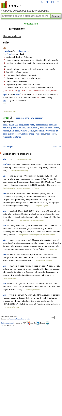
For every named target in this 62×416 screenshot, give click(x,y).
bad (12, 131)
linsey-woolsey (21, 134)
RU (42, 2)
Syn (5, 94)
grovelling (7, 128)
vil (19, 90)
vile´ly (6, 164)
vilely (7, 51)
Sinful (56, 128)
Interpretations (17, 29)
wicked (6, 131)
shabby (43, 128)
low (16, 124)
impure (23, 131)
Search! (55, 16)
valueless (40, 134)
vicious (31, 131)
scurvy (36, 128)
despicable (24, 124)
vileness (22, 51)
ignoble (22, 128)
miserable (7, 137)
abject (29, 128)
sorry (50, 128)
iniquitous (39, 131)
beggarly (53, 124)
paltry (32, 124)
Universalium (31, 23)
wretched (17, 137)
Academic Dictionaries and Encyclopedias (25, 10)
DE (47, 2)
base (17, 131)
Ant (4, 100)
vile (4, 159)
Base (5, 124)
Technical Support (15, 319)
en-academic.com (11, 4)
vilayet (10, 146)
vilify (55, 146)
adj (10, 54)
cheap (31, 134)
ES (52, 2)
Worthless (50, 131)
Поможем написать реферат (29, 118)
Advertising (26, 319)
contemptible (42, 124)
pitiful (15, 128)
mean (17, 94)
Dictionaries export (7, 323)
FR (58, 2)
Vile (4, 176)
